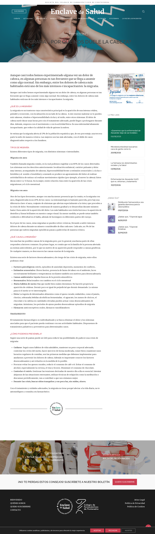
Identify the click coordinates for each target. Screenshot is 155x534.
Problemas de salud (86, 18)
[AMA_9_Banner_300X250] (126, 105)
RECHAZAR (113, 530)
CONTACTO (15, 510)
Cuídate (17, 18)
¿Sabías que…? (41, 18)
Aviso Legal (139, 500)
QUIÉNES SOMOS (17, 503)
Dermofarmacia (66, 18)
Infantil (53, 18)
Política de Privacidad (135, 503)
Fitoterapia (114, 18)
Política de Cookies (136, 506)
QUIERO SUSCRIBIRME (125, 482)
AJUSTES (128, 530)
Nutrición (102, 18)
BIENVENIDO (16, 500)
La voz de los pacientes (131, 18)
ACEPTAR (97, 530)
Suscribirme (19, 11)
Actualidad (28, 18)
